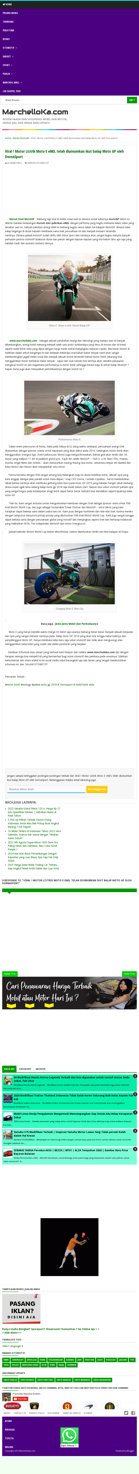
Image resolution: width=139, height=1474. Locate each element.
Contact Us (49, 1412)
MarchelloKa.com (35, 111)
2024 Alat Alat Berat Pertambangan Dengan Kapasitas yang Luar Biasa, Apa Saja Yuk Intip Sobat (33, 857)
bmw (6, 1360)
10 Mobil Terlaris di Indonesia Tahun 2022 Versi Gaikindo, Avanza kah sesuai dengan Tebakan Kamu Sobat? (34, 835)
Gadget (7, 56)
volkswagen (56, 1360)
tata (6, 1365)
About (7, 1413)
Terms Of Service (71, 1413)
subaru (70, 1360)
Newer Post (10, 974)
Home (8, 4)
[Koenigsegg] (110, 1408)
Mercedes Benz (30, 1365)
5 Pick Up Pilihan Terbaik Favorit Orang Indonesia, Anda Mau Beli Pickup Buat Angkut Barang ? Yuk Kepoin (33, 823)
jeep (79, 1360)
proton (89, 1360)
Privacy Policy (37, 1413)
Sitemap (88, 1413)
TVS (132, 1360)
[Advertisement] (69, 191)
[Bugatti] (12, 1407)
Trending (8, 21)
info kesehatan (102, 1380)
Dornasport (66, 684)
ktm (44, 1365)
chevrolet (18, 1360)
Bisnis (6, 39)
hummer (71, 1365)
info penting (45, 1380)
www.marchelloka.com (23, 340)
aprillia (31, 1360)
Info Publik (10, 1380)
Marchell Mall (11, 82)
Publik (6, 73)
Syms (52, 1365)
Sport (6, 65)
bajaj (61, 1365)
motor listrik (13, 684)
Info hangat (64, 1380)
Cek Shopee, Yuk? (12, 91)
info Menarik (82, 1380)
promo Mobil (10, 13)
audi (100, 1360)
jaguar (123, 1360)
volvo (15, 1365)
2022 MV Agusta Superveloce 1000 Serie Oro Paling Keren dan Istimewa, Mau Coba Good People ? (33, 846)
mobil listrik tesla (85, 684)
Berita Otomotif (38, 163)
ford (42, 1360)
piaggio (111, 1360)
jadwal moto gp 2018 (45, 684)
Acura (8, 1421)
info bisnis (27, 1380)
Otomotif (8, 47)
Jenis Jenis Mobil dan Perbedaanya (76, 623)
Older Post (129, 974)
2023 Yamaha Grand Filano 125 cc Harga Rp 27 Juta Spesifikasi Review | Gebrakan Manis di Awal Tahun (34, 812)
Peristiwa (8, 30)
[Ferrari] (67, 1408)
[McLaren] (88, 1408)
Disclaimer (53, 1413)
